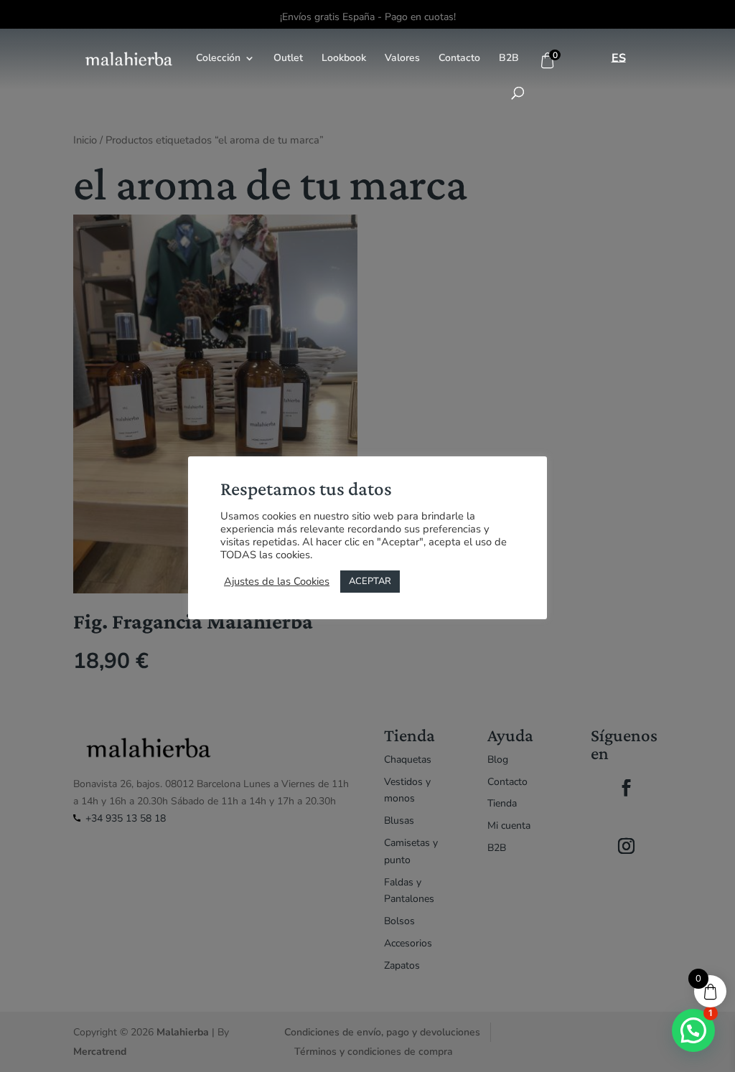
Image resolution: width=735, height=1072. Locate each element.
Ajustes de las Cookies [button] (276, 581)
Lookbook (344, 59)
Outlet (288, 59)
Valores (402, 59)
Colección (218, 59)
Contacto (459, 59)
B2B (509, 59)
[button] (693, 1030)
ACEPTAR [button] (370, 581)
